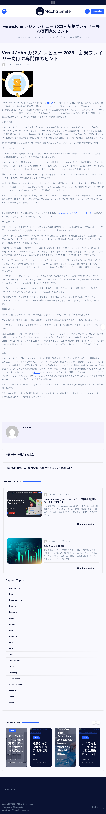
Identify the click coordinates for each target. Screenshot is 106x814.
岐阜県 (12, 703)
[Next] (98, 722)
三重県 (12, 697)
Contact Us (10, 789)
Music (12, 648)
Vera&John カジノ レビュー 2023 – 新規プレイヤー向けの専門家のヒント (57, 37)
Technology (14, 660)
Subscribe (97, 11)
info (11, 630)
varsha (10, 65)
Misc (17, 65)
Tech (11, 654)
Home (19, 37)
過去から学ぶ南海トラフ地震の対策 (15, 749)
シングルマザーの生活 (18, 685)
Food (11, 618)
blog (11, 594)
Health (12, 624)
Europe (12, 606)
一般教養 (13, 691)
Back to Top (97, 807)
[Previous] (94, 722)
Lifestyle (13, 636)
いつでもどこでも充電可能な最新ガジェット (64, 749)
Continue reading (86, 524)
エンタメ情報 (14, 679)
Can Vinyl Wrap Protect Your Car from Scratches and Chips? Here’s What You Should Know (40, 736)
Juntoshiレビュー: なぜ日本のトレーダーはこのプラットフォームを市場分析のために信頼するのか (89, 740)
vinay (84, 759)
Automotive (14, 588)
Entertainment (15, 600)
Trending (13, 673)
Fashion (13, 612)
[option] (16, 747)
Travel (12, 667)
